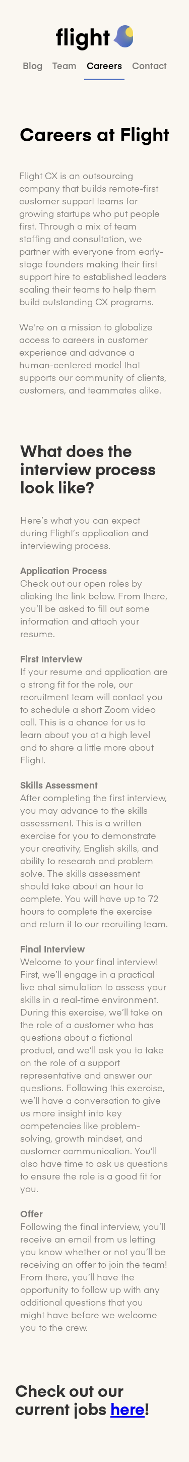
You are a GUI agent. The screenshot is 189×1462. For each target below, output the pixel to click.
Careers (104, 66)
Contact (149, 66)
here (127, 1408)
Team (64, 66)
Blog (32, 66)
